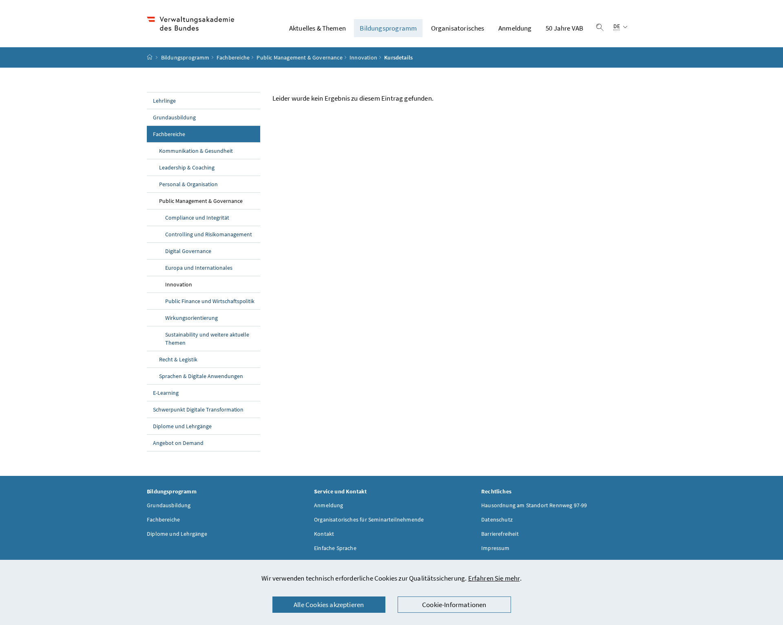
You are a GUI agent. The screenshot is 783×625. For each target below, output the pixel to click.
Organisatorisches (457, 28)
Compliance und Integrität (197, 217)
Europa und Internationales (198, 267)
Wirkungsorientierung (191, 317)
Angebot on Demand (178, 443)
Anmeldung (515, 28)
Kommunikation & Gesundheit (196, 150)
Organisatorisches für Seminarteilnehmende (369, 519)
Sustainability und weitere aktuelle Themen (207, 338)
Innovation (363, 57)
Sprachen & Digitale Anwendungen (201, 376)
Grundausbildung (174, 117)
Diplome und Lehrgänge (182, 426)
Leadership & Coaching (187, 167)
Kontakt (324, 533)
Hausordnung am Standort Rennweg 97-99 (534, 505)
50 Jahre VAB (564, 28)
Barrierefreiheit (500, 533)
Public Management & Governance (299, 57)
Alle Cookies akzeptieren (329, 604)
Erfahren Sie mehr (494, 578)
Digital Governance (188, 251)
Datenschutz (497, 519)
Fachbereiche (233, 57)
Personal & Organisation (188, 184)
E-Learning (166, 392)
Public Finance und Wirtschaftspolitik (209, 301)
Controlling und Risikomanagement (208, 234)
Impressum (495, 548)
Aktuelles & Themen (317, 28)
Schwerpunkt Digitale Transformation (198, 409)
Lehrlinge (164, 100)
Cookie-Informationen (454, 604)
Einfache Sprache (335, 548)
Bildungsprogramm (388, 28)
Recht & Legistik (178, 359)
